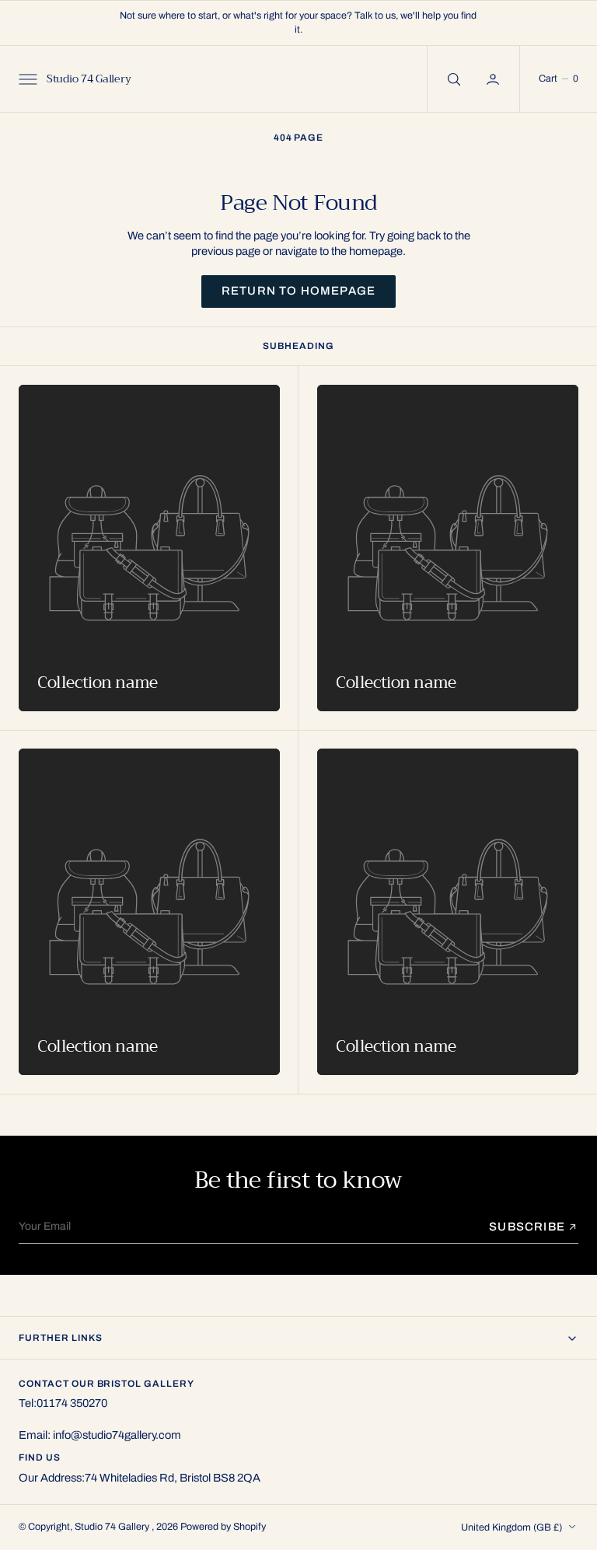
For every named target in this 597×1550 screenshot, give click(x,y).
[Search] (452, 79)
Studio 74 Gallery (113, 1526)
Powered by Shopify (223, 1526)
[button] (26, 78)
